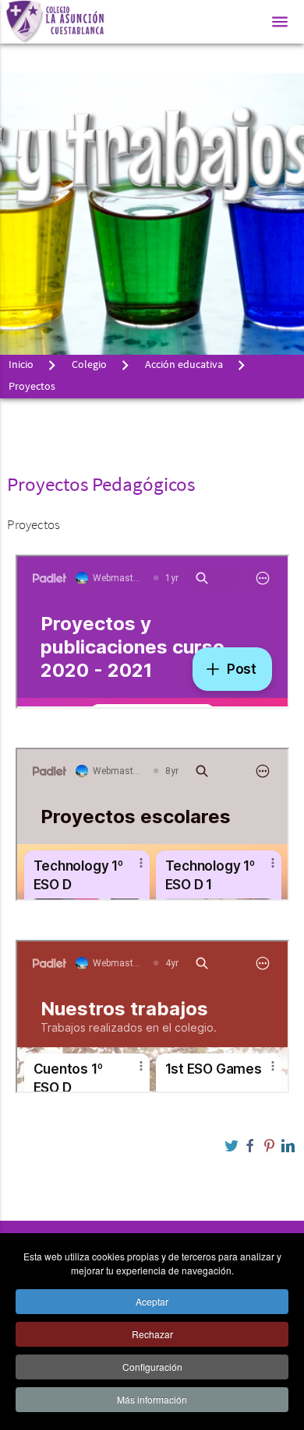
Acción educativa (184, 365)
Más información (152, 1399)
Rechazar (152, 1334)
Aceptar (152, 1301)
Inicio (21, 365)
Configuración (152, 1366)
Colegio (89, 365)
